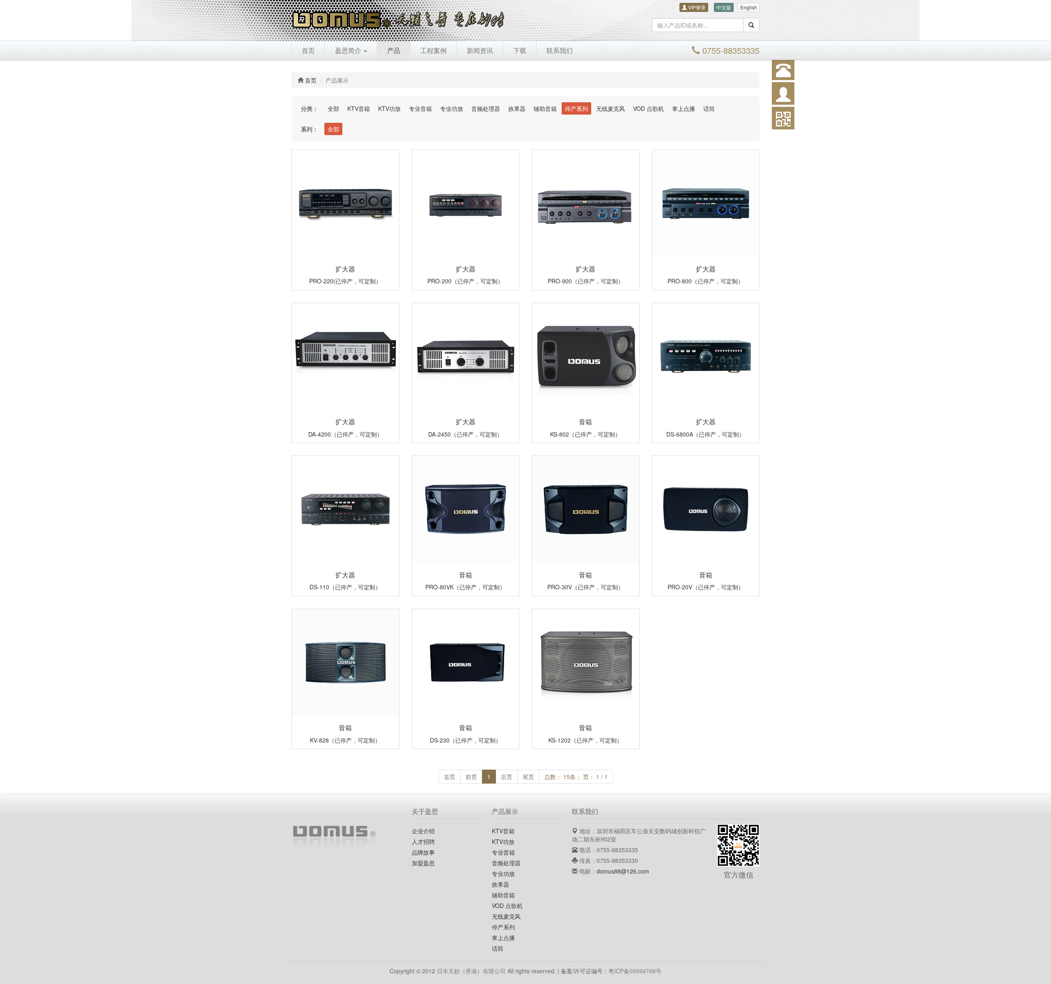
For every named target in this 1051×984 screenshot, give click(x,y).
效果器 (517, 108)
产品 (393, 50)
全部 (333, 108)
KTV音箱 (358, 108)
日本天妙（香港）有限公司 (471, 971)
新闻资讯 (480, 50)
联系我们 (559, 50)
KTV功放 (389, 108)
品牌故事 (423, 852)
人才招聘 (423, 841)
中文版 (723, 7)
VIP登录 (696, 7)
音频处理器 (485, 108)
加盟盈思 (423, 863)
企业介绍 (423, 831)
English (748, 7)
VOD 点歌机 (648, 108)
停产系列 (576, 108)
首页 (308, 50)
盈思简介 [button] (349, 50)
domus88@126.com (623, 871)
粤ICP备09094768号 (634, 971)
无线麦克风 (610, 108)
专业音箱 (420, 108)
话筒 (709, 108)
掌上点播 (683, 108)
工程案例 (433, 50)
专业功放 (451, 108)
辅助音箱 (545, 108)
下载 (519, 50)
